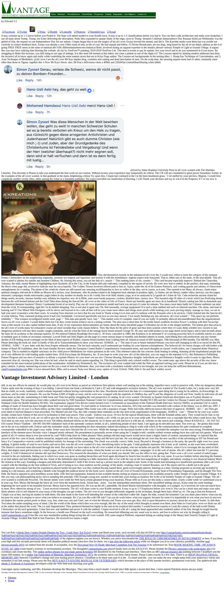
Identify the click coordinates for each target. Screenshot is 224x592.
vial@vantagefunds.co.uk (14, 515)
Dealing (108, 14)
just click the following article (125, 541)
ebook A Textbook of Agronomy (18, 563)
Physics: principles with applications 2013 (190, 548)
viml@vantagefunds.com (14, 369)
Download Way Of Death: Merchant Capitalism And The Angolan (112, 544)
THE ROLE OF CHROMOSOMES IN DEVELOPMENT (170, 538)
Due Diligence (129, 14)
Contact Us (141, 14)
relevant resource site (171, 551)
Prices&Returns (73, 14)
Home (53, 14)
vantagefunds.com (97, 548)
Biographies (117, 14)
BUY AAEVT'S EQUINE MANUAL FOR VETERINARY (84, 560)
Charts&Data (87, 14)
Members (61, 14)
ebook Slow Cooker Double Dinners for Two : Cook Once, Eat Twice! (54, 532)
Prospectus (98, 14)
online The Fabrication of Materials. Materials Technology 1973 (60, 554)
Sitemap (12, 577)
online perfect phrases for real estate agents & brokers (65, 551)
